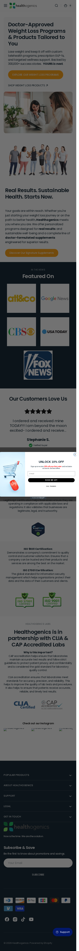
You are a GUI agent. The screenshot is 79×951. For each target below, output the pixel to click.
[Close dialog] (75, 454)
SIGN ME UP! (51, 480)
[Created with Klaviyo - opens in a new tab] (38, 498)
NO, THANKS (51, 486)
